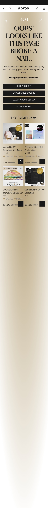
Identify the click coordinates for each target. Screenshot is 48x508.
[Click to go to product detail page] (13, 133)
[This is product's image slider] (13, 133)
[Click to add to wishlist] (21, 125)
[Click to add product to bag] (42, 161)
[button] (10, 8)
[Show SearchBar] (4, 8)
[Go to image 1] (13, 133)
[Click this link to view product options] (20, 161)
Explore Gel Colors (24, 93)
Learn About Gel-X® (24, 100)
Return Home (24, 107)
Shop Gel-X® (24, 86)
